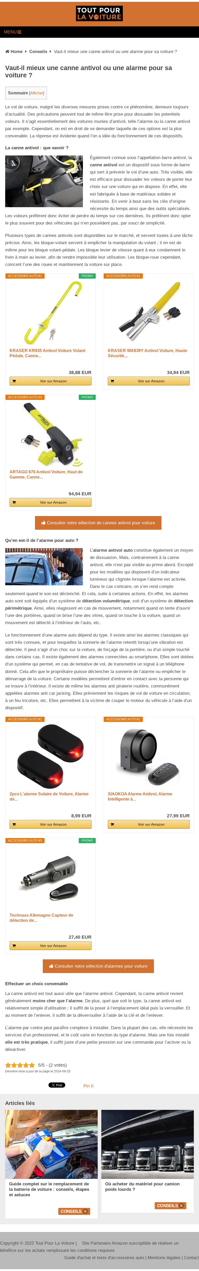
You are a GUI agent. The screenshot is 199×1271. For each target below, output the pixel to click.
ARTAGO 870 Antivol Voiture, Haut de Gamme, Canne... (46, 474)
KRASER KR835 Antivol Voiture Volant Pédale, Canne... (47, 353)
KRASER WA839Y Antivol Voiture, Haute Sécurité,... (147, 353)
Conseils (38, 51)
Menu (10, 31)
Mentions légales (164, 1257)
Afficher (36, 93)
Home (17, 51)
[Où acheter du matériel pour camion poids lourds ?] (147, 1144)
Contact (191, 1257)
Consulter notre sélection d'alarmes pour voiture (101, 966)
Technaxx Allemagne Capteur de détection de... (41, 918)
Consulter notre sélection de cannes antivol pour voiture (101, 522)
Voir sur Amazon (53, 381)
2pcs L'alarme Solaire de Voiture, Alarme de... (49, 796)
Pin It (88, 1085)
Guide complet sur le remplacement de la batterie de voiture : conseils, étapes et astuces (49, 1189)
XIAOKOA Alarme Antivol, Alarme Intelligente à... (140, 796)
